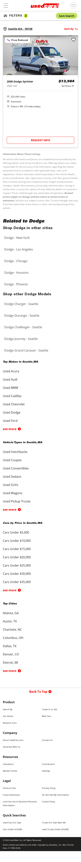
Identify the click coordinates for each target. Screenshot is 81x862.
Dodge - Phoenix (16, 284)
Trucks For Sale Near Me (54, 822)
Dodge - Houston (16, 273)
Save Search (66, 16)
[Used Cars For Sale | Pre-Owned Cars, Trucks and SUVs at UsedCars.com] (45, 5)
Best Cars (46, 716)
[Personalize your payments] (73, 86)
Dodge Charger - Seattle (21, 304)
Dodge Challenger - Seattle (23, 327)
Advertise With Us (11, 746)
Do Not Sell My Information (55, 794)
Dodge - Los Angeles (18, 249)
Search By (7, 709)
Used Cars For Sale (12, 822)
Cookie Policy (48, 801)
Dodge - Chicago (16, 261)
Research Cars (10, 722)
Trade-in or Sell (49, 709)
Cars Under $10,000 (12, 829)
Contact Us (47, 740)
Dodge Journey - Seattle (21, 339)
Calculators (8, 764)
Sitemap (46, 770)
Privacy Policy (49, 788)
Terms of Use (9, 788)
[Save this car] (73, 40)
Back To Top (38, 692)
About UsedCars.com (13, 740)
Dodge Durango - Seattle (21, 315)
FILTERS (18, 15)
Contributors (48, 764)
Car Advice (8, 716)
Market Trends (10, 770)
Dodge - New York (17, 238)
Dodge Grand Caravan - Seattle (26, 350)
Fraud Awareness (11, 794)
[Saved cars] (73, 5)
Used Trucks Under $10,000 (55, 829)
